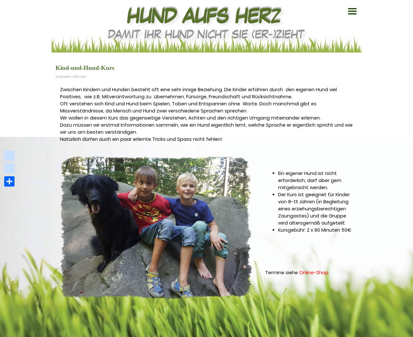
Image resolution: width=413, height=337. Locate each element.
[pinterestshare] (9, 168)
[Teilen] (9, 181)
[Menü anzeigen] (352, 11)
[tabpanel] (207, 114)
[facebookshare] (9, 155)
